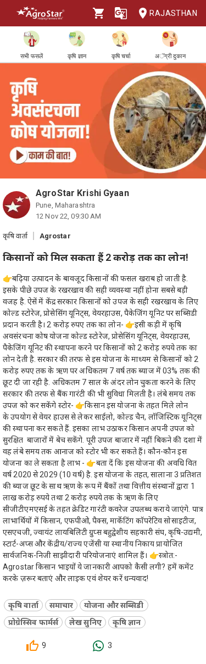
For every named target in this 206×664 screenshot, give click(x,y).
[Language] (121, 13)
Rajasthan (173, 13)
